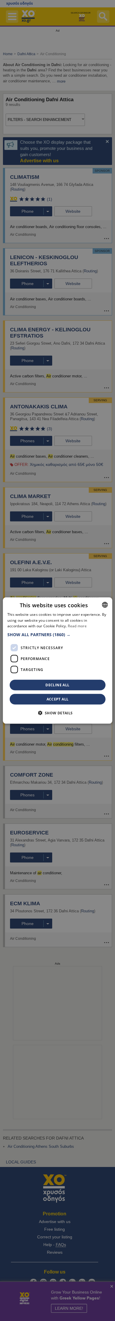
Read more (77, 625)
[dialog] (57, 660)
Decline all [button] (57, 684)
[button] (57, 634)
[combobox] (105, 605)
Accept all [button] (58, 699)
